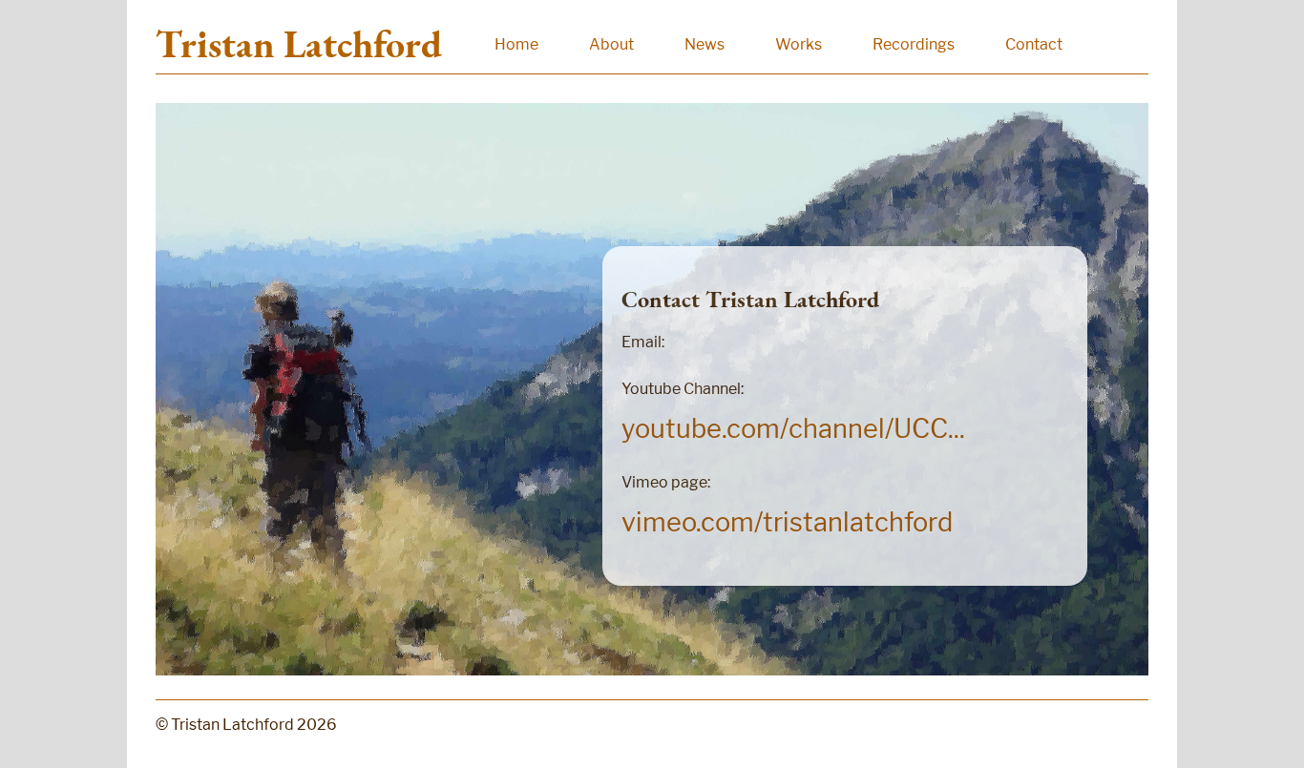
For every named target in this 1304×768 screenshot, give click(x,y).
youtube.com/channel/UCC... (793, 429)
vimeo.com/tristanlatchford (787, 522)
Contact (1033, 44)
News (704, 44)
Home (516, 44)
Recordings (914, 44)
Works (798, 44)
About (611, 44)
